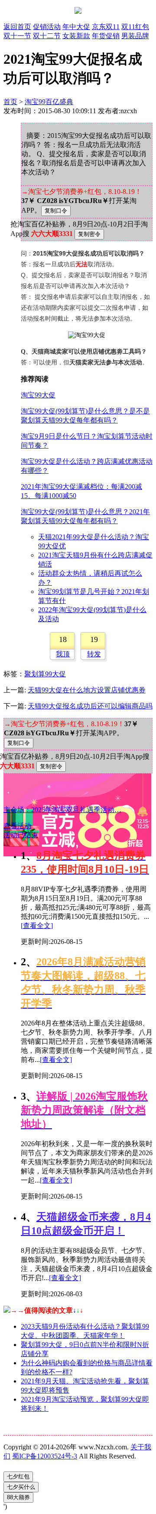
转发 (94, 654)
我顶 (63, 654)
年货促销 (106, 35)
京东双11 (106, 26)
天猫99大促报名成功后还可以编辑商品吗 (90, 706)
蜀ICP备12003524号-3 (44, 1456)
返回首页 (17, 26)
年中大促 (76, 26)
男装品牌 (135, 35)
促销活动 (47, 26)
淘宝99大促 (38, 395)
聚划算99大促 (45, 674)
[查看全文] (37, 925)
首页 (10, 101)
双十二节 (47, 35)
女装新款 (76, 35)
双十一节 (17, 35)
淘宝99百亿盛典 (49, 101)
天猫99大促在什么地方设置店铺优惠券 (87, 690)
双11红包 (135, 26)
